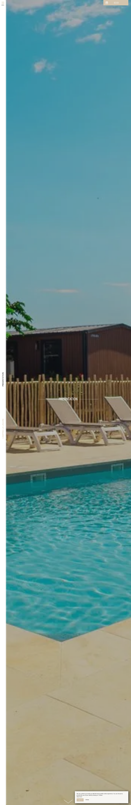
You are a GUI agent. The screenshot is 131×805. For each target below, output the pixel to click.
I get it (80, 800)
